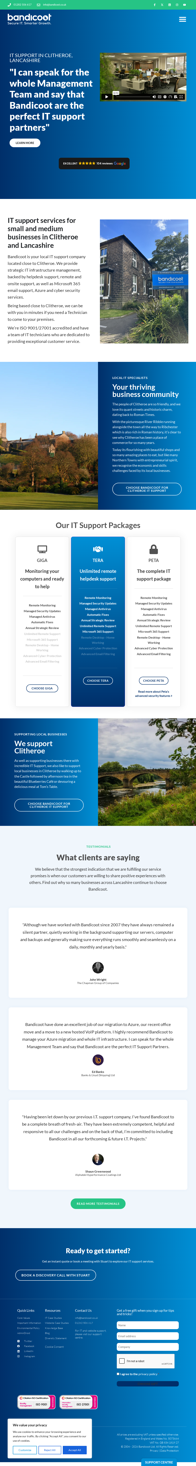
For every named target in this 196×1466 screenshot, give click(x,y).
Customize (25, 1450)
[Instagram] (177, 4)
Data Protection (169, 1450)
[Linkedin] (169, 4)
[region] (50, 1438)
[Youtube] (184, 4)
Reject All (50, 1450)
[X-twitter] (162, 4)
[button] (182, 19)
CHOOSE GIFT (148, 1384)
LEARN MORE (25, 143)
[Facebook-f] (154, 4)
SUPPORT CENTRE (159, 1462)
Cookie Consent (54, 1346)
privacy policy (148, 1374)
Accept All (75, 1450)
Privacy (154, 1450)
